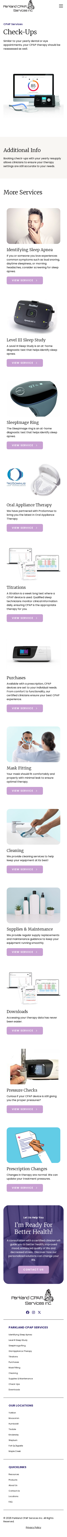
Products (13, 1479)
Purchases (14, 1362)
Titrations (13, 1356)
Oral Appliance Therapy (20, 1351)
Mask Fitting (14, 1367)
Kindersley (14, 1434)
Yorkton (12, 1412)
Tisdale (12, 1429)
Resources (14, 1474)
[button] (60, 6)
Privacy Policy (33, 1527)
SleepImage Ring (17, 1345)
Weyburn (13, 1440)
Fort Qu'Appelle (16, 1445)
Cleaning (13, 1373)
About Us (13, 1485)
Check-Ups (14, 1384)
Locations (13, 1496)
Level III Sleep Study (18, 1340)
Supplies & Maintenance (21, 1378)
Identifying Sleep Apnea (20, 1334)
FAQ (10, 1501)
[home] (19, 6)
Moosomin (14, 1418)
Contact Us (33, 1269)
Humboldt (14, 1423)
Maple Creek (15, 1451)
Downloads (14, 1389)
